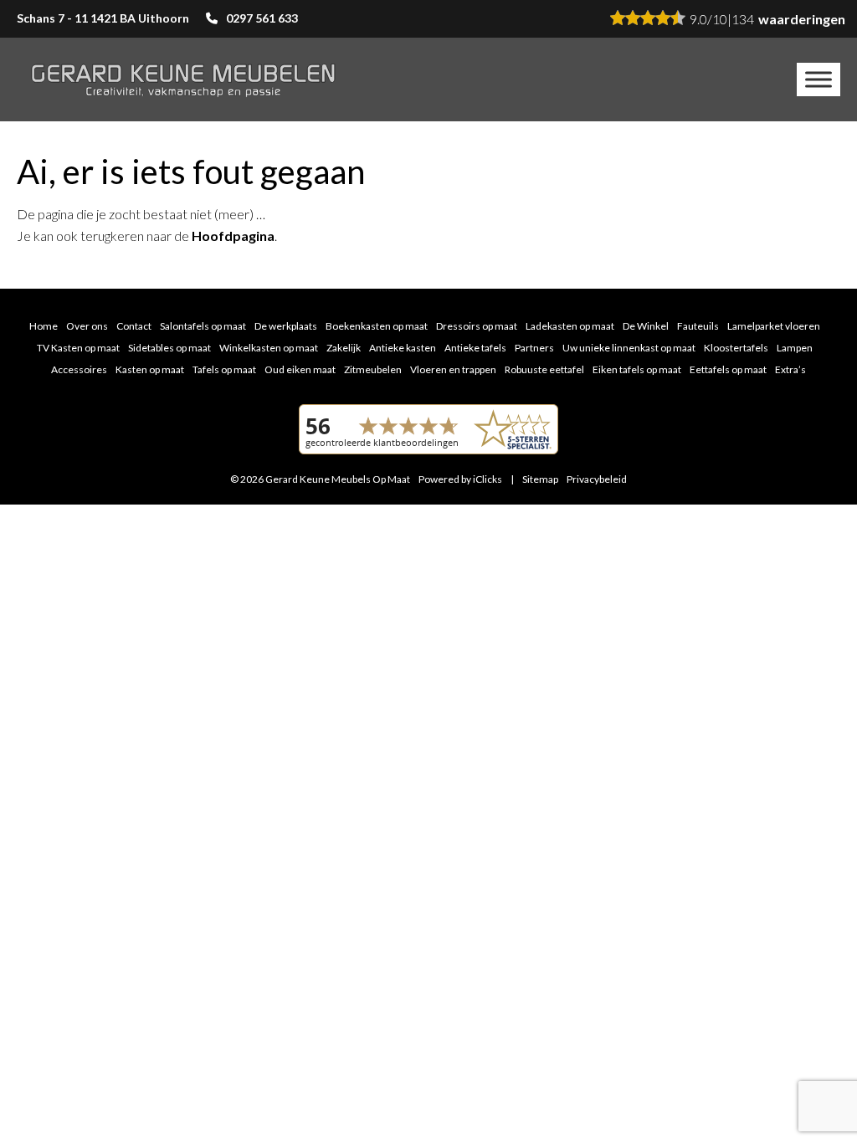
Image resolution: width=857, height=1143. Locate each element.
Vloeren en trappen (453, 369)
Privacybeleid (597, 479)
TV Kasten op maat (78, 347)
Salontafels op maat (203, 326)
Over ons (87, 326)
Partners (534, 347)
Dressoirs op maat (476, 326)
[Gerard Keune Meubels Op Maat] (183, 79)
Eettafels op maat (728, 369)
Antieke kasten (402, 347)
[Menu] (818, 79)
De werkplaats (285, 326)
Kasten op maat (149, 369)
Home (43, 326)
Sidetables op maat (169, 347)
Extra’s (790, 369)
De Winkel (646, 326)
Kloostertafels (736, 347)
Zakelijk (343, 347)
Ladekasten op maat (570, 326)
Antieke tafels (475, 347)
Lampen (795, 347)
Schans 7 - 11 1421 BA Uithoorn (103, 18)
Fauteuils (698, 326)
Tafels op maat (224, 369)
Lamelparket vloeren (773, 326)
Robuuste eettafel (544, 369)
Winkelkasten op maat (268, 347)
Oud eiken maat (300, 369)
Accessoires (79, 369)
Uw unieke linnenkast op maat (628, 347)
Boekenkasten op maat (377, 326)
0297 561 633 (262, 18)
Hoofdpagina (233, 235)
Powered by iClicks (460, 479)
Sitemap (540, 479)
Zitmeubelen (373, 369)
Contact (133, 326)
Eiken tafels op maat (637, 369)
